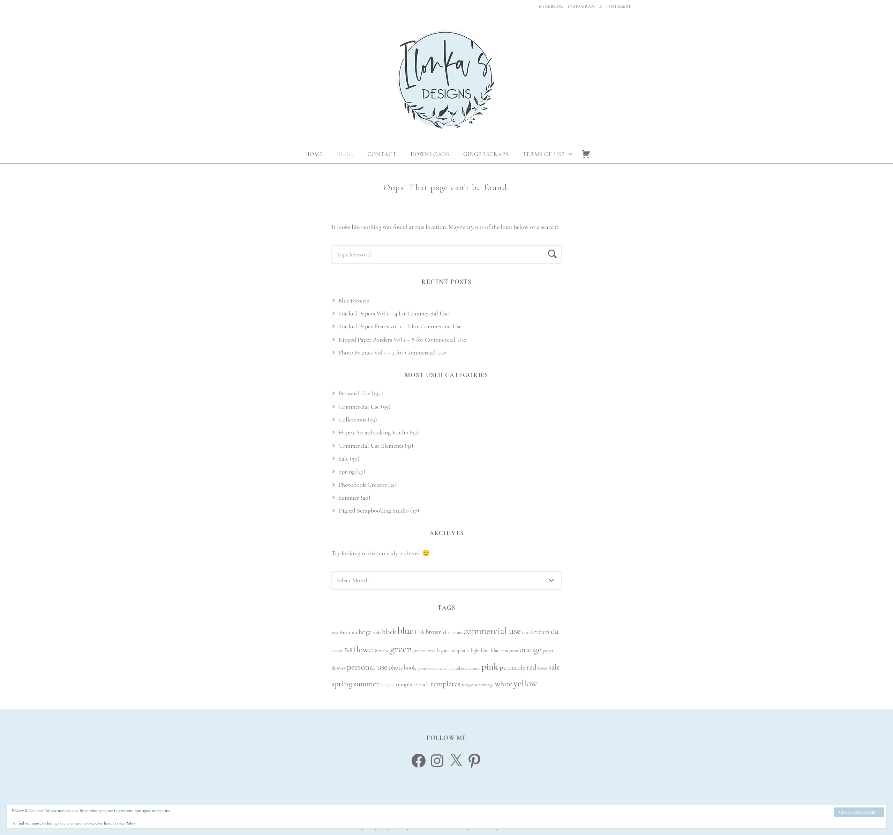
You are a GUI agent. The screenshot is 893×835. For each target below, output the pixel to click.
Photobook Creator (362, 485)
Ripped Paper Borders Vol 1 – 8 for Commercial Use (402, 339)
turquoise (470, 685)
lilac (495, 651)
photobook (402, 667)
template (387, 685)
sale (554, 667)
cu (554, 631)
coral (527, 632)
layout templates (453, 651)
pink (489, 666)
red (531, 667)
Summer (348, 497)
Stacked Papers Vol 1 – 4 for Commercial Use (393, 313)
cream (541, 632)
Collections (352, 419)
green (401, 649)
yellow (525, 683)
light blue (480, 651)
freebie (384, 651)
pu (503, 667)
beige (365, 632)
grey (416, 650)
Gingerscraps (486, 154)
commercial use (492, 631)
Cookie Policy (124, 823)
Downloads (430, 154)
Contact (382, 154)
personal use (367, 667)
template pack (412, 684)
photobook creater (433, 668)
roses (543, 668)
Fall (348, 650)
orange (530, 649)
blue (405, 631)
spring (341, 684)
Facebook (551, 6)
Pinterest (618, 6)
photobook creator (464, 668)
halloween (428, 651)
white (503, 684)
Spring (346, 471)
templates (445, 683)
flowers (366, 649)
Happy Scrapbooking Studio (373, 432)
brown (434, 632)
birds (377, 632)
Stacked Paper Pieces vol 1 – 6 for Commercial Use (399, 326)
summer (366, 684)
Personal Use (354, 393)
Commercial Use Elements (370, 445)
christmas (452, 632)
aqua (334, 633)
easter (337, 651)
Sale (343, 458)
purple (516, 667)
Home (314, 154)
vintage (486, 685)
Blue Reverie (353, 300)
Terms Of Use (543, 154)
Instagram (581, 6)
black (389, 632)
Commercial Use (359, 406)
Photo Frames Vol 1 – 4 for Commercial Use (392, 352)
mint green (509, 650)
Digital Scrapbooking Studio (373, 510)
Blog (345, 154)
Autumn (348, 632)
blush (419, 632)
